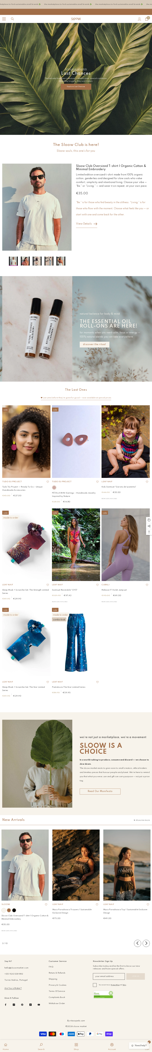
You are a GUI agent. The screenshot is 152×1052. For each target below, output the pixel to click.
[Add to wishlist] (47, 481)
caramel (9, 910)
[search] (12, 19)
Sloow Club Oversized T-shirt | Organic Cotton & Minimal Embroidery (25, 917)
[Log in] (139, 19)
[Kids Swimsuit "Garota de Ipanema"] (126, 441)
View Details (84, 223)
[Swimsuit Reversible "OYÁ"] (76, 544)
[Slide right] (146, 943)
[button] (3, 261)
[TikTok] (30, 1005)
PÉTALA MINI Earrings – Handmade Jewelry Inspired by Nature (73, 494)
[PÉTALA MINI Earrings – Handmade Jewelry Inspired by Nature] (76, 441)
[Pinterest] (22, 1005)
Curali (105, 585)
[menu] (4, 19)
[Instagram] (14, 1005)
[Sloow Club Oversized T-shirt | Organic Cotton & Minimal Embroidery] (25, 865)
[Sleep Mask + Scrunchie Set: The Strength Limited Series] (26, 544)
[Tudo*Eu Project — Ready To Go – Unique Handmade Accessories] (26, 441)
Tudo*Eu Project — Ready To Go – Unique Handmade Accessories (22, 488)
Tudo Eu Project (12, 482)
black (14, 910)
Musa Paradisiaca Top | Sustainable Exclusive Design (125, 911)
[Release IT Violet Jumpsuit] (126, 544)
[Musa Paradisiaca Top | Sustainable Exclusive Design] (127, 865)
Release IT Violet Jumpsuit (114, 590)
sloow (5, 904)
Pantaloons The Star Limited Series (68, 687)
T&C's (124, 985)
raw (3, 910)
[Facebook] (6, 1005)
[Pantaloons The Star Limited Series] (76, 642)
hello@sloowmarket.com (16, 968)
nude (54, 487)
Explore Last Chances (76, 86)
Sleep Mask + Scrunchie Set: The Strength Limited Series (25, 591)
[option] (37, 207)
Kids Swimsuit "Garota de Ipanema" (119, 487)
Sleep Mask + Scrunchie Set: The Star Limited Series (23, 688)
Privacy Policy (115, 985)
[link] (103, 994)
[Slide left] (137, 943)
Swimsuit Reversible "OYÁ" (65, 590)
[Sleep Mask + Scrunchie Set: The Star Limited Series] (26, 642)
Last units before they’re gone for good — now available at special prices (77, 398)
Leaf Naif (107, 482)
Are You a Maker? (13, 988)
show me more (143, 820)
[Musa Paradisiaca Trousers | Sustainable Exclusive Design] (76, 865)
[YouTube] (39, 1005)
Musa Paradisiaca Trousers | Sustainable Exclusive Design (72, 911)
